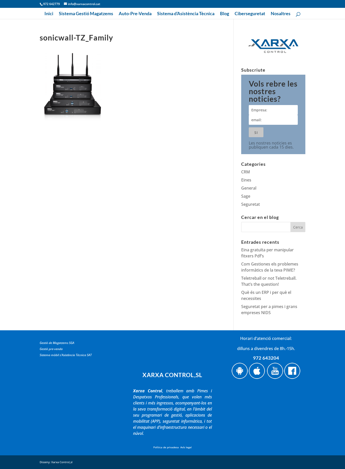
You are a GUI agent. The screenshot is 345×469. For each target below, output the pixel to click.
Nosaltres (280, 14)
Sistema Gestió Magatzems (86, 14)
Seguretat (250, 204)
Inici (48, 14)
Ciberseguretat (250, 14)
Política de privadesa (166, 447)
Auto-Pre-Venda (135, 14)
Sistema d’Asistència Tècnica (185, 14)
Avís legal (186, 447)
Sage (245, 196)
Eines (246, 180)
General (248, 188)
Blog (224, 14)
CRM (245, 172)
